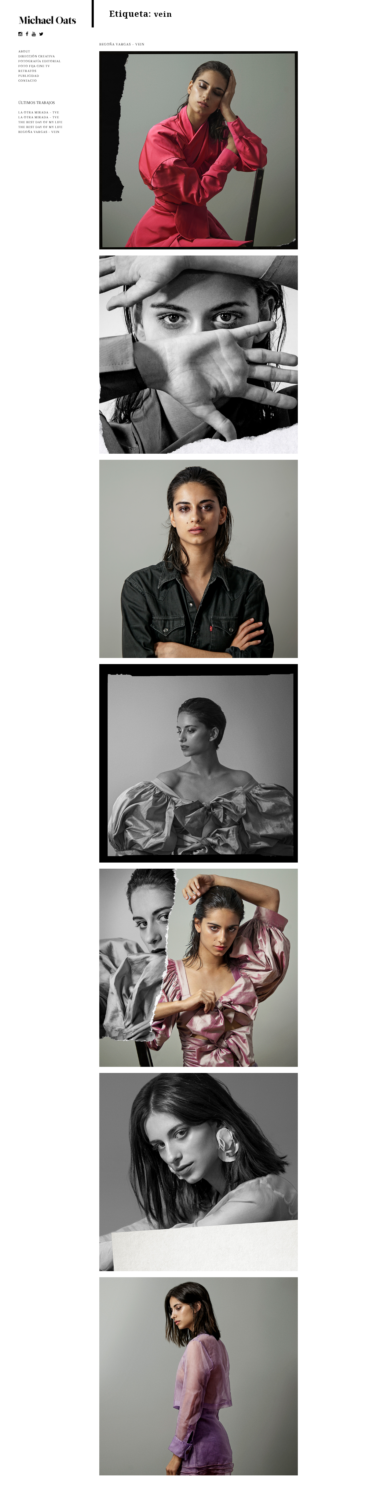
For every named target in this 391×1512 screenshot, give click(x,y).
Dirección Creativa (36, 56)
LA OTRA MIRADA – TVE (38, 112)
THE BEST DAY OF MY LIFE (40, 122)
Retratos (27, 71)
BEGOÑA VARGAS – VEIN (39, 132)
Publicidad (28, 76)
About (24, 51)
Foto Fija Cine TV (34, 66)
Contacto (27, 81)
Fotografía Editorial (39, 61)
